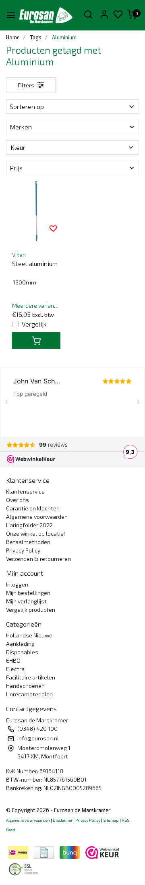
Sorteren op (27, 106)
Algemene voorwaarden (37, 516)
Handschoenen (25, 685)
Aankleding (20, 643)
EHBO (13, 660)
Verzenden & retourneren (38, 558)
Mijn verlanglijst (26, 601)
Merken (21, 127)
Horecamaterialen (29, 694)
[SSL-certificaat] (25, 868)
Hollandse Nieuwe (29, 635)
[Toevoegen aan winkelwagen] (36, 340)
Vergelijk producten (30, 609)
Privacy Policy (23, 550)
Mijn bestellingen (28, 592)
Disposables (22, 652)
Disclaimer (62, 820)
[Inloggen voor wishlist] (53, 228)
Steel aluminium (35, 263)
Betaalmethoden (28, 541)
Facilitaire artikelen (30, 677)
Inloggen (17, 584)
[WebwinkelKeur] (102, 851)
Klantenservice (25, 491)
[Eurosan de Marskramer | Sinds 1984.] (45, 15)
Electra (15, 668)
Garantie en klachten (33, 508)
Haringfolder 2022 (29, 525)
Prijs (16, 167)
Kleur (17, 147)
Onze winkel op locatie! (35, 533)
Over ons (17, 499)
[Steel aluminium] (36, 211)
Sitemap (111, 820)
